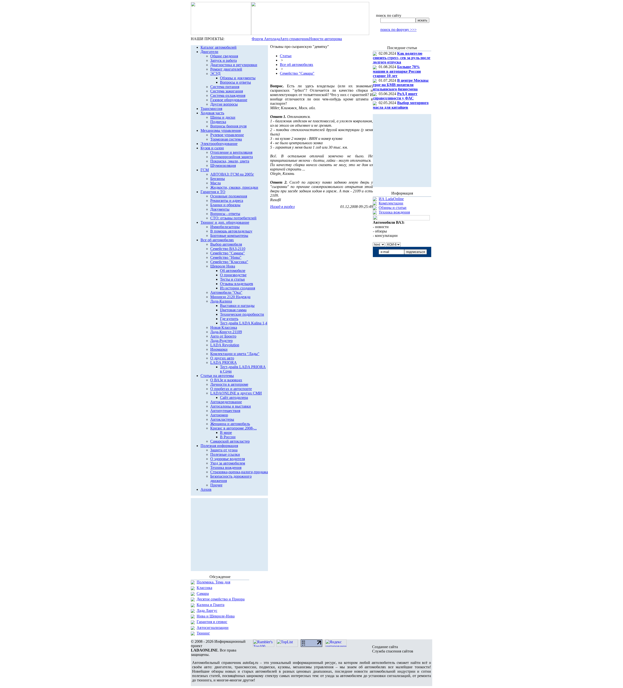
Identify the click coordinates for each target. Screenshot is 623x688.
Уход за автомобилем (227, 463)
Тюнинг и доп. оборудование (225, 222)
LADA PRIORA (223, 362)
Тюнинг (203, 633)
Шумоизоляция (223, 165)
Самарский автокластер (230, 441)
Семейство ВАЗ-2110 (227, 249)
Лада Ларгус (207, 610)
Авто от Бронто (223, 336)
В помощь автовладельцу (231, 231)
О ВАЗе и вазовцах (226, 380)
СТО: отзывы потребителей (233, 218)
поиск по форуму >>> (398, 29)
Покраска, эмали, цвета (229, 161)
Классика (204, 588)
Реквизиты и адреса (226, 200)
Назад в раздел (282, 207)
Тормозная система (226, 139)
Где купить (229, 319)
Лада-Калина (221, 301)
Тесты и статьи (232, 279)
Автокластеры (222, 419)
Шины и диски (222, 117)
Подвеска (218, 122)
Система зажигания (226, 91)
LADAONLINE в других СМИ (236, 393)
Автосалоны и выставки (230, 406)
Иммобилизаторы (225, 227)
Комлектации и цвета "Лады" (234, 354)
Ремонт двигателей (226, 69)
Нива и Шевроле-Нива (216, 616)
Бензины (217, 179)
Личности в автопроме (229, 384)
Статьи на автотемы (217, 376)
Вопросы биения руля (228, 126)
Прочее (216, 485)
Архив (206, 489)
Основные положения (228, 196)
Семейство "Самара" (227, 253)
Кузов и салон (212, 148)
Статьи (286, 56)
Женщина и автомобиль (230, 424)
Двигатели (209, 52)
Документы (219, 209)
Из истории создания (237, 288)
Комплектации (391, 203)
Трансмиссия (211, 109)
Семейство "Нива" (225, 257)
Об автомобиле (232, 270)
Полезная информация (219, 446)
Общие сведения (224, 56)
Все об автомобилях (217, 240)
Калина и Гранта (210, 605)
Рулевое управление (227, 135)
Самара (203, 593)
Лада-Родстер (221, 341)
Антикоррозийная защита (231, 157)
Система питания (224, 87)
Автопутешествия (225, 411)
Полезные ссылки (225, 454)
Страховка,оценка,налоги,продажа (239, 472)
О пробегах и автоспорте (231, 389)
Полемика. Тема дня (213, 582)
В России (228, 437)
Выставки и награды (237, 306)
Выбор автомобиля (226, 244)
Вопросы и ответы (235, 82)
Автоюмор (219, 415)
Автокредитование (226, 402)
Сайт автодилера (234, 397)
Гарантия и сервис (212, 622)
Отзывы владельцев (236, 284)
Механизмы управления (221, 130)
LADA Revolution (224, 345)
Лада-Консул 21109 (226, 332)
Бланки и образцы (225, 205)
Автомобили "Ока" (226, 292)
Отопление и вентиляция (231, 152)
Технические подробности (242, 314)
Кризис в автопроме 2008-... (233, 428)
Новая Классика (223, 327)
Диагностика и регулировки (233, 65)
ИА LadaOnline (391, 199)
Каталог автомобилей (219, 47)
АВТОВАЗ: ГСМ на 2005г (232, 174)
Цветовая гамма (233, 310)
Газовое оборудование (228, 100)
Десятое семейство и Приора (221, 599)
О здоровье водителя (227, 459)
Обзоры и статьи (392, 208)
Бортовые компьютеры (229, 235)
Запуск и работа (223, 60)
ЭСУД (215, 73)
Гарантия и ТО (213, 192)
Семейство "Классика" (229, 262)
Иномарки (219, 349)
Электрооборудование (219, 144)
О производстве (233, 275)
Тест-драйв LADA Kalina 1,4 (243, 323)
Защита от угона (224, 450)
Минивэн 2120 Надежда (230, 297)
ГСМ (205, 170)
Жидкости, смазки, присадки (234, 187)
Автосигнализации (213, 627)
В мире (226, 432)
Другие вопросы (224, 104)
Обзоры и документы (238, 78)
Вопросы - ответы (225, 214)
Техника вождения (225, 467)
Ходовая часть (212, 113)
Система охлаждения (227, 95)
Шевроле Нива (222, 266)
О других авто (222, 358)
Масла (215, 183)
